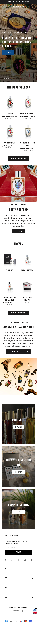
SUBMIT (18, 552)
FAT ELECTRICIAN (9, 143)
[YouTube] (31, 560)
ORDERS (19, 578)
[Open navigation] (2, 7)
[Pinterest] (25, 560)
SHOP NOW (18, 231)
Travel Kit (9, 270)
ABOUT (19, 597)
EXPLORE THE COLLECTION (18, 351)
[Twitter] (12, 560)
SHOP (19, 568)
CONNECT (19, 588)
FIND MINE (8, 51)
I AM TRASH (9, 114)
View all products (18, 159)
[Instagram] (18, 560)
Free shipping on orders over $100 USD (18, 2)
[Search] (31, 7)
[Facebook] (5, 560)
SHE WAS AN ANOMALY (27, 114)
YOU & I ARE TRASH (27, 270)
